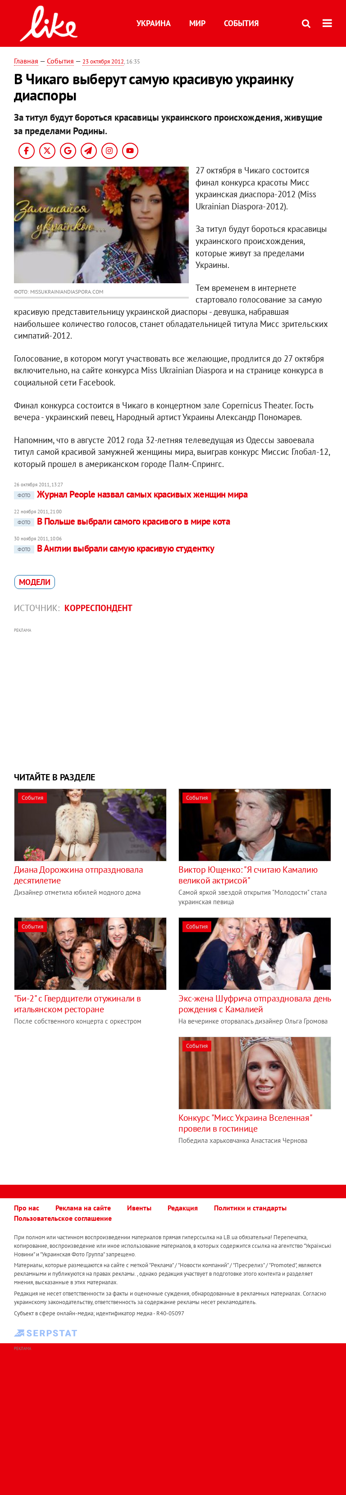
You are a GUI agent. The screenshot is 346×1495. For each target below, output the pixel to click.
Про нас (26, 1207)
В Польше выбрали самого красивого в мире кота (124, 521)
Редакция (183, 1207)
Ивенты (139, 1207)
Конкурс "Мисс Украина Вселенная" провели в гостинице (244, 1123)
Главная (26, 60)
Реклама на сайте (83, 1207)
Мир (197, 23)
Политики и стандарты (250, 1207)
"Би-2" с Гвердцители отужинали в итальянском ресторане (77, 1003)
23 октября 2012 (103, 61)
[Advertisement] (173, 699)
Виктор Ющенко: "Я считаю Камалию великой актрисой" (247, 875)
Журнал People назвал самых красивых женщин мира (132, 494)
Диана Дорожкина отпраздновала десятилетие (78, 875)
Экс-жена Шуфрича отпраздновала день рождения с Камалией (254, 1003)
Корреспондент (98, 608)
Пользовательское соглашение (63, 1218)
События (241, 23)
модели (34, 582)
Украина (154, 23)
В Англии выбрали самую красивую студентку (116, 548)
